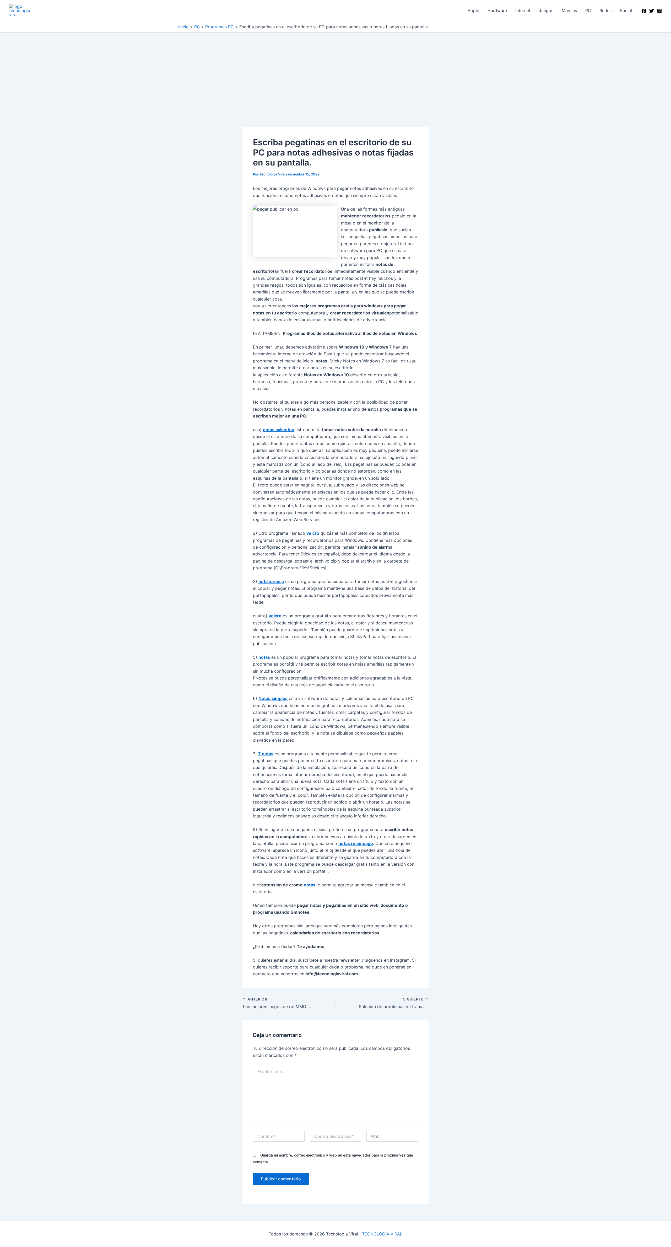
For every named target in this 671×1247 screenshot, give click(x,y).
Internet (523, 10)
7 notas (265, 753)
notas (264, 657)
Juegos (546, 10)
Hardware (497, 10)
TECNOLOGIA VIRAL (382, 1234)
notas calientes (278, 429)
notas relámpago (355, 843)
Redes (605, 10)
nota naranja (271, 581)
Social (626, 10)
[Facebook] (643, 10)
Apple (473, 10)
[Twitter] (651, 10)
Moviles (569, 10)
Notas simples (273, 698)
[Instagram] (659, 10)
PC (588, 10)
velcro (312, 533)
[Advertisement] (335, 88)
